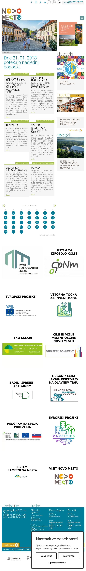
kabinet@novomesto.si (55, 522)
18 (29, 222)
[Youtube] (40, 2)
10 (21, 218)
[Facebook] (31, 2)
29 (6, 232)
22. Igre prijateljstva (67, 82)
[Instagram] (36, 2)
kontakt (54, 2)
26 (37, 227)
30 (13, 232)
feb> (54, 205)
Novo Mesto (17, 14)
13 (45, 218)
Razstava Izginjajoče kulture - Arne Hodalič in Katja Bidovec (40, 83)
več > (8, 117)
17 (21, 222)
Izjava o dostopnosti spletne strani (17, 549)
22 (6, 227)
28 (53, 227)
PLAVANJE (12, 125)
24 (21, 227)
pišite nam (9, 545)
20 (45, 222)
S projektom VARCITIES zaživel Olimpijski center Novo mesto (69, 164)
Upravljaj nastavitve (57, 563)
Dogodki (6, 52)
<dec (4, 205)
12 (37, 218)
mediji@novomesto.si (74, 522)
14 (53, 218)
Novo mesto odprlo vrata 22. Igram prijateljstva (70, 121)
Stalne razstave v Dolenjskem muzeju (39, 129)
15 (6, 222)
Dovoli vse (46, 556)
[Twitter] (45, 2)
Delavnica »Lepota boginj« (16, 169)
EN (58, 2)
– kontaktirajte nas (73, 2)
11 (29, 218)
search (49, 2)
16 (13, 222)
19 (37, 222)
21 (53, 222)
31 (21, 232)
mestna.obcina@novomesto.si (39, 526)
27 (45, 227)
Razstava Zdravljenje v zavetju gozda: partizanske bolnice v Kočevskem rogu (16, 85)
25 (29, 227)
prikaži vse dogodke (47, 235)
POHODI (35, 167)
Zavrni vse (68, 556)
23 (13, 227)
